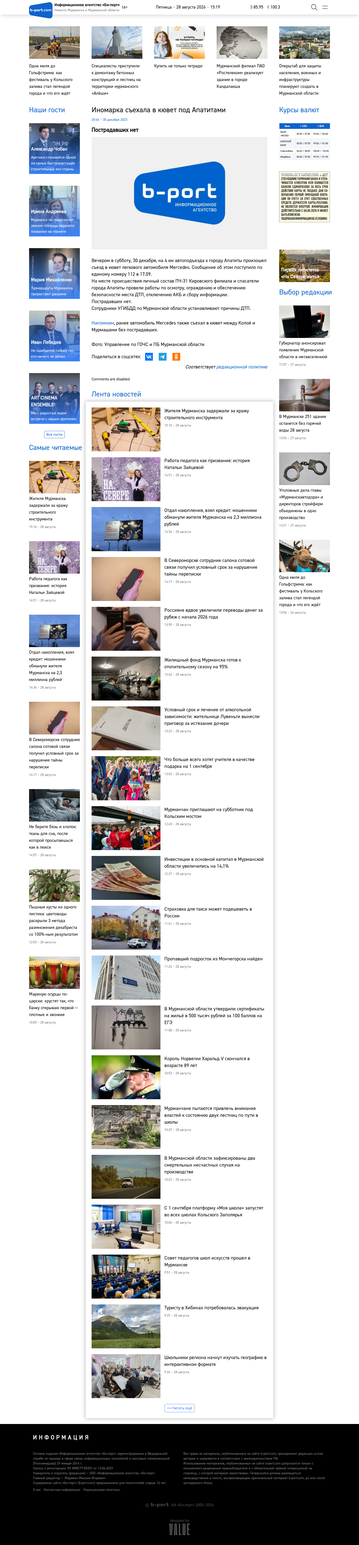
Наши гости (47, 110)
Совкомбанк (286, 150)
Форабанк (285, 156)
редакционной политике (241, 367)
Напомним (103, 323)
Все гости (54, 434)
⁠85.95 (256, 7)
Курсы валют (299, 110)
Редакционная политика (101, 1490)
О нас (37, 1490)
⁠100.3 (273, 7)
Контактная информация (62, 1490)
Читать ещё (182, 1408)
